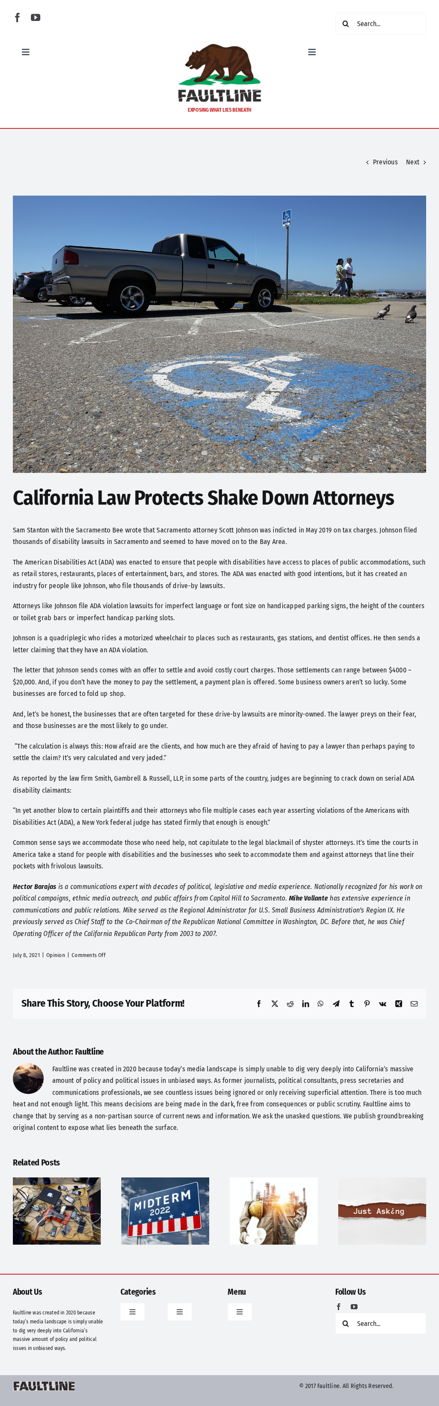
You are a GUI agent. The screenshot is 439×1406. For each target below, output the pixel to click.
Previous (385, 162)
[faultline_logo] (219, 46)
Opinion (55, 955)
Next (412, 162)
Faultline (89, 1051)
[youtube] (35, 17)
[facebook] (17, 17)
